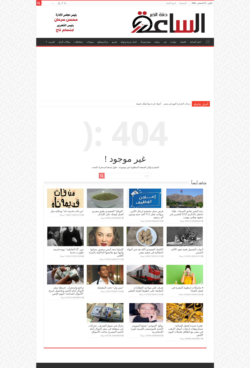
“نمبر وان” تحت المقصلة (110, 287)
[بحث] (38, 3)
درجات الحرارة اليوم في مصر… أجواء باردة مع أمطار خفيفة (163, 103)
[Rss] (65, 3)
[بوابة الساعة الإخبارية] (125, 22)
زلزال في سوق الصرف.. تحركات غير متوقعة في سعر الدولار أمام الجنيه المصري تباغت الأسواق (105, 328)
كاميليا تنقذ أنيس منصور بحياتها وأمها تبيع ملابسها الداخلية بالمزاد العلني (106, 252)
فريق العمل (171, 3)
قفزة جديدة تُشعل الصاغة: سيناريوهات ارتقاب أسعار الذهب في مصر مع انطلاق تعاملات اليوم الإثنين (185, 330)
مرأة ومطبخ (102, 42)
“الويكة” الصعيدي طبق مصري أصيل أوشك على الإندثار (107, 213)
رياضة (157, 42)
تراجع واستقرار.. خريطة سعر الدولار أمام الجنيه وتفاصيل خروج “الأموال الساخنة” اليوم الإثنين (66, 290)
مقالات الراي (64, 42)
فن (165, 42)
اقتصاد (183, 42)
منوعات (90, 42)
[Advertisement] (125, 72)
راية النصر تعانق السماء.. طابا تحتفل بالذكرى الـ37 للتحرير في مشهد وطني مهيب (186, 214)
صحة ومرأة (145, 42)
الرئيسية (182, 3)
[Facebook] (62, 3)
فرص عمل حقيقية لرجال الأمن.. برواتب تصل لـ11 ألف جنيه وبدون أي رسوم (146, 214)
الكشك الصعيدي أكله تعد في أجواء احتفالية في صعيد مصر (145, 251)
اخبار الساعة (195, 42)
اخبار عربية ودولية (129, 42)
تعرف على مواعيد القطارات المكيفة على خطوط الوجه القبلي (145, 289)
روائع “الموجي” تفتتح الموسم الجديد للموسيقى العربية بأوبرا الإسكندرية (147, 328)
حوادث (173, 42)
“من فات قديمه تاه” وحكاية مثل (67, 211)
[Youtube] (59, 3)
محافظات (78, 42)
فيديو (114, 42)
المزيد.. (51, 42)
